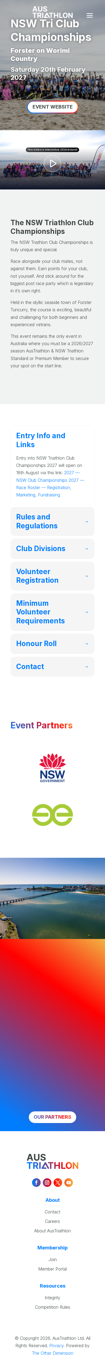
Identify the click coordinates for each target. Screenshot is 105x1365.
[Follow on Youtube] (68, 1182)
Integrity (52, 1297)
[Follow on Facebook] (36, 1182)
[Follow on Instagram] (47, 1182)
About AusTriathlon (52, 1230)
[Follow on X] (58, 1182)
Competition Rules (52, 1307)
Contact (52, 1212)
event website (53, 107)
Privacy (56, 1345)
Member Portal (52, 1269)
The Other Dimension (52, 1353)
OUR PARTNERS (52, 1117)
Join (52, 1259)
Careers (52, 1221)
